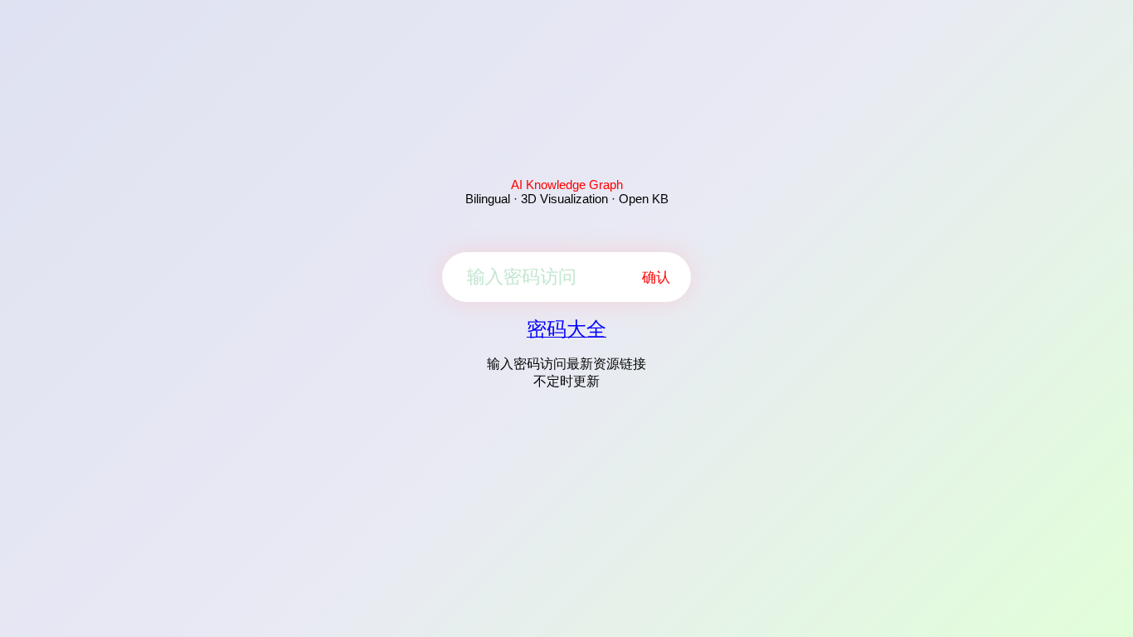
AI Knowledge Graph (567, 184)
